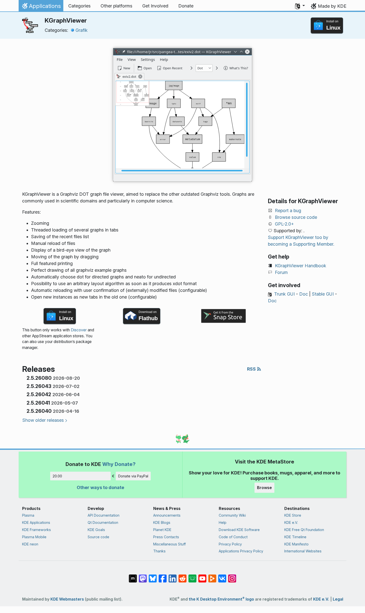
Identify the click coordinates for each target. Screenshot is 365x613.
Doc (303, 294)
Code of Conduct (233, 537)
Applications (41, 7)
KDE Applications (36, 522)
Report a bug (288, 210)
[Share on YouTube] (202, 576)
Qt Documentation (103, 522)
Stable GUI (323, 294)
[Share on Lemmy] (192, 576)
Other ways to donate (100, 487)
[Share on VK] (222, 576)
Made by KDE (332, 6)
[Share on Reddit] (182, 576)
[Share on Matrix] (133, 576)
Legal (338, 599)
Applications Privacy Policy (241, 551)
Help (222, 522)
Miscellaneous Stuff (169, 544)
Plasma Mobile (34, 537)
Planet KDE (162, 530)
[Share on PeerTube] (212, 576)
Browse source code (296, 217)
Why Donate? (119, 464)
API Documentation (103, 515)
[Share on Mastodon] (143, 576)
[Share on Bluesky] (153, 576)
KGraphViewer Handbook (300, 265)
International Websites (303, 551)
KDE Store (292, 515)
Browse (264, 487)
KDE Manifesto (296, 544)
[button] (300, 6)
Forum (281, 272)
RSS (252, 369)
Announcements (167, 515)
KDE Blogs (161, 522)
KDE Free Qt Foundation (304, 530)
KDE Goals (96, 530)
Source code (98, 537)
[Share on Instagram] (232, 576)
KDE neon (30, 544)
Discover (79, 330)
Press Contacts (166, 537)
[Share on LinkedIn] (173, 576)
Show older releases (43, 420)
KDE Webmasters (67, 599)
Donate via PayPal (133, 476)
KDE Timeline (295, 537)
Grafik (81, 30)
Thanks (159, 551)
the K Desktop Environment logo (221, 599)
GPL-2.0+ (284, 224)
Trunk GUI (284, 294)
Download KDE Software (239, 530)
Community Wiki (232, 515)
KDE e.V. (291, 522)
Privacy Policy (230, 544)
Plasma (28, 515)
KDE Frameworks (36, 530)
